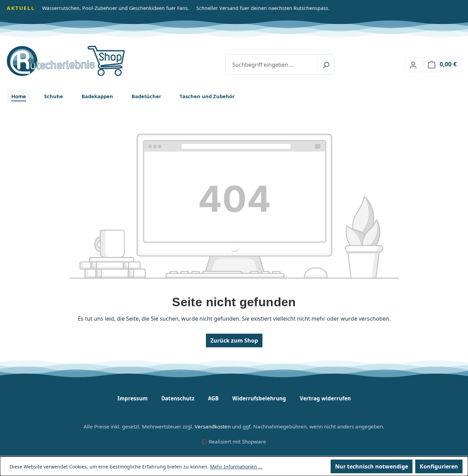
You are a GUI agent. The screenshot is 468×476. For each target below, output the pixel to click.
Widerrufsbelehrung (259, 398)
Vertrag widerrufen (325, 398)
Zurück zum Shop (234, 340)
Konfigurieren (439, 466)
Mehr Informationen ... (236, 466)
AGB (213, 398)
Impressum (133, 398)
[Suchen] (326, 64)
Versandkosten (213, 426)
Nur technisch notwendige (371, 466)
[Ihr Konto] (413, 64)
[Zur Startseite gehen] (81, 61)
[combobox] (272, 64)
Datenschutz (177, 398)
